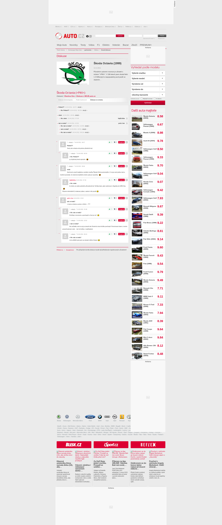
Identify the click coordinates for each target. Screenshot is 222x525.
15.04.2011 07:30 (70, 118)
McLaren (73, 432)
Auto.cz (89, 26)
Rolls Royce (72, 434)
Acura (64, 426)
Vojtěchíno (121, 118)
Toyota (130, 421)
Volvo (68, 436)
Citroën (59, 428)
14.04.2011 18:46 (66, 115)
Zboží (134, 45)
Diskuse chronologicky (65, 100)
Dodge (88, 428)
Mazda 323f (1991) (147, 322)
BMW (100, 421)
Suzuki (130, 434)
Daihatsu (82, 428)
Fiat (107, 428)
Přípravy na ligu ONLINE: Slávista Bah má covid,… (119, 463)
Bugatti (118, 426)
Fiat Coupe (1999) (147, 330)
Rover (80, 434)
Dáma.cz (137, 26)
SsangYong (117, 434)
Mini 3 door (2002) (147, 338)
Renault (121, 421)
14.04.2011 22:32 (69, 123)
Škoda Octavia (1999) (107, 63)
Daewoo (71, 428)
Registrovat (161, 38)
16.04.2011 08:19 (72, 132)
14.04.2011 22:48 (72, 126)
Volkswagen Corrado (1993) (149, 191)
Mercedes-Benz (78, 421)
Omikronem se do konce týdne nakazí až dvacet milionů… (138, 466)
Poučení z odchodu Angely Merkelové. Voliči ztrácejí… (156, 464)
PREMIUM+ (146, 45)
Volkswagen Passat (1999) (148, 125)
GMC (126, 428)
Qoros (59, 434)
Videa (91, 45)
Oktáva (96, 50)
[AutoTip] (164, 45)
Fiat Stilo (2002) (149, 239)
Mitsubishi (99, 432)
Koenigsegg (92, 430)
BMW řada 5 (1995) (148, 297)
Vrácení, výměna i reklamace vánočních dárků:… (83, 468)
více (145, 26)
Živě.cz (120, 26)
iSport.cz (81, 26)
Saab (84, 434)
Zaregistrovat (70, 250)
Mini (93, 432)
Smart (104, 434)
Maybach (60, 432)
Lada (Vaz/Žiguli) (106, 430)
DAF (76, 428)
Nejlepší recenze (148, 98)
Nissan (120, 432)
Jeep (74, 430)
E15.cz (73, 26)
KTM (98, 430)
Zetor (79, 436)
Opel (114, 421)
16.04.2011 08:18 (71, 110)
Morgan (106, 432)
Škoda (59, 421)
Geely (121, 428)
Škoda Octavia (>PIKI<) (71, 92)
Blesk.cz (58, 26)
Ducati (97, 428)
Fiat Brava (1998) (150, 223)
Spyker (110, 434)
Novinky (74, 45)
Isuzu (58, 430)
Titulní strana (61, 50)
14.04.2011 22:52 (71, 129)
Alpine (84, 426)
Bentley (107, 426)
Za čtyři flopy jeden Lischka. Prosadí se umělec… (100, 464)
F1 (98, 45)
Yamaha (73, 436)
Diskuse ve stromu (96, 100)
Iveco (63, 430)
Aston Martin (91, 426)
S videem (158, 98)
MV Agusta (113, 432)
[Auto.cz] (70, 38)
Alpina (79, 426)
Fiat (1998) (147, 264)
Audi (107, 421)
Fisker (112, 428)
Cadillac (129, 426)
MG (89, 432)
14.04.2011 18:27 (67, 107)
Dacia (65, 428)
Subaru (124, 434)
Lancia (125, 430)
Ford (90, 421)
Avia (102, 426)
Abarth (59, 426)
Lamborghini (117, 430)
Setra (99, 434)
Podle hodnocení (81, 100)
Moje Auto (62, 45)
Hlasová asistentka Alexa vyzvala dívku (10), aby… (65, 464)
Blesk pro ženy (109, 26)
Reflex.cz (128, 26)
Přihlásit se (60, 250)
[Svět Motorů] (160, 45)
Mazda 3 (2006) (149, 132)
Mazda (66, 432)
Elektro (106, 45)
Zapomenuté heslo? (148, 38)
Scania (90, 434)
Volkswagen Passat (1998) (148, 158)
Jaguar (69, 430)
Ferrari (103, 428)
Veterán (116, 45)
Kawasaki (80, 430)
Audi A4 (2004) (149, 141)
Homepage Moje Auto (75, 50)
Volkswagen (67, 421)
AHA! (65, 26)
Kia (85, 430)
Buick (123, 426)
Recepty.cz (98, 26)
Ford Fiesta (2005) (147, 248)
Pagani (130, 432)
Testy (83, 45)
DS (93, 428)
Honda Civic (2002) (148, 182)
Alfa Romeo (71, 426)
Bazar (126, 45)
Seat (94, 434)
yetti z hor (121, 123)
